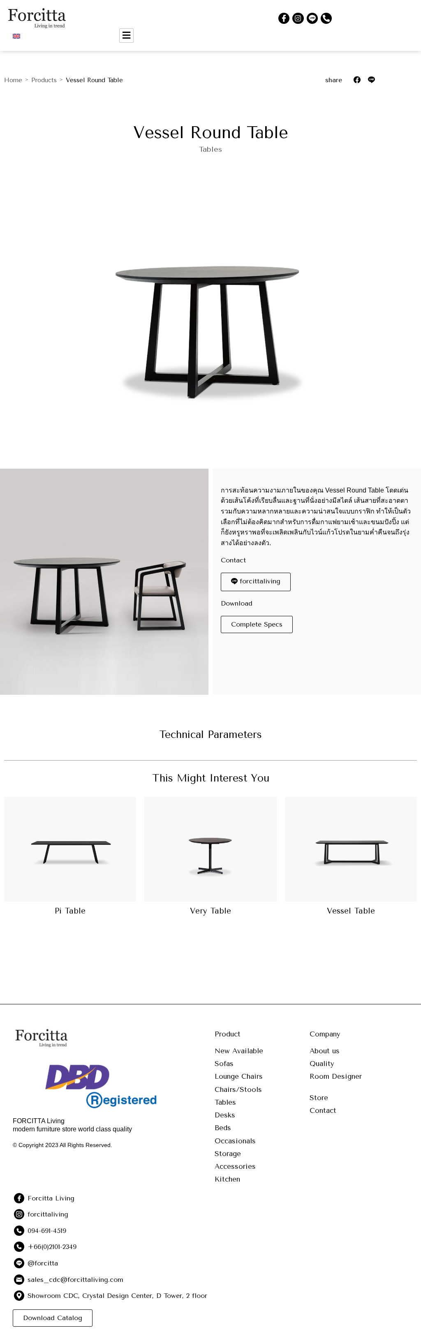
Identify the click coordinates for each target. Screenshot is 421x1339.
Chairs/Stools (238, 1089)
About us (325, 1051)
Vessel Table (351, 911)
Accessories (235, 1166)
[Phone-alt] (326, 18)
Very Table (210, 911)
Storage (228, 1153)
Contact (323, 1110)
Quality (322, 1063)
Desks (225, 1115)
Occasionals (235, 1141)
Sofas (224, 1063)
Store (319, 1098)
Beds (223, 1128)
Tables (210, 149)
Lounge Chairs (239, 1076)
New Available (239, 1051)
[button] (257, 624)
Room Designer (336, 1076)
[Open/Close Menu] (126, 35)
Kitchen (227, 1179)
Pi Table (70, 911)
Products (44, 80)
